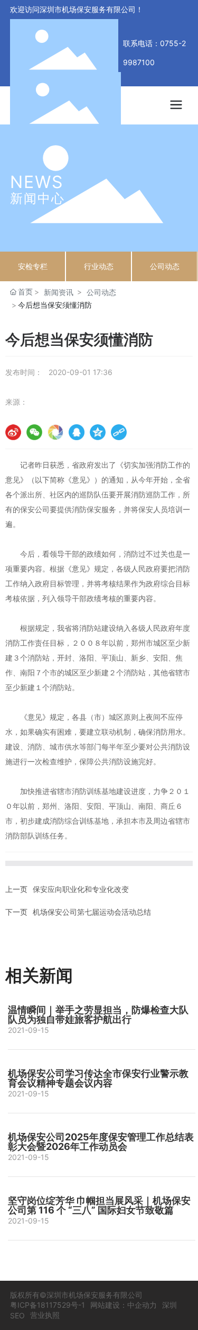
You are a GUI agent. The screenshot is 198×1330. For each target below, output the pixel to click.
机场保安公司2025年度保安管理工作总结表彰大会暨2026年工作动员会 (101, 1141)
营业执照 (45, 1314)
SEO (17, 1315)
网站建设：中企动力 (123, 1304)
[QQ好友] (76, 432)
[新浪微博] (13, 432)
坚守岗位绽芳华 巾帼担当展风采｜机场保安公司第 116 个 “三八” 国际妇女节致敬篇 (99, 1205)
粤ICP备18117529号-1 (47, 1304)
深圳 (169, 1304)
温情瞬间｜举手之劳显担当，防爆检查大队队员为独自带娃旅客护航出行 (98, 1014)
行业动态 (99, 266)
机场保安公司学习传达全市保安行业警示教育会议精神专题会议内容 (98, 1078)
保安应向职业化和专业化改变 (81, 889)
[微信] (34, 432)
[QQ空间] (98, 432)
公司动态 (165, 266)
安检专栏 (33, 266)
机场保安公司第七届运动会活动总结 (92, 911)
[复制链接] (119, 432)
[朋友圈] (55, 432)
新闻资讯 (58, 292)
